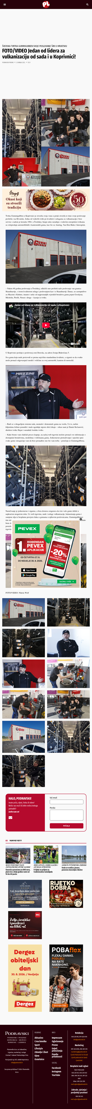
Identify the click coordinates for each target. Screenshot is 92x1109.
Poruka (52, 808)
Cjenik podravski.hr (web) (79, 1058)
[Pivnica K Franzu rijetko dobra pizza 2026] (66, 907)
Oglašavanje (57, 1041)
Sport (37, 1044)
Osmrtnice (39, 1059)
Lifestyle (39, 1048)
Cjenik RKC (79, 1060)
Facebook (56, 1067)
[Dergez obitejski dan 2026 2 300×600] (25, 1011)
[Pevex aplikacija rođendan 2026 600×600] (46, 587)
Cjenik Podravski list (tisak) (79, 1055)
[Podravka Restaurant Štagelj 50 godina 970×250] (46, 210)
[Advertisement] (46, 27)
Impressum (57, 1037)
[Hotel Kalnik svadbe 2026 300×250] (25, 907)
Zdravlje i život (41, 1052)
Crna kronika (40, 1041)
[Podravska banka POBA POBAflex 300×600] (66, 1011)
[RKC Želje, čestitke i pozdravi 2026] (25, 938)
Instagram (56, 1071)
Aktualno (39, 1037)
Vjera (37, 1055)
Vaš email (53, 798)
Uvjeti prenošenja (57, 1049)
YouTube (56, 1075)
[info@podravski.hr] (10, 817)
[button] (5, 4)
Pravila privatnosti (57, 1055)
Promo (55, 1044)
